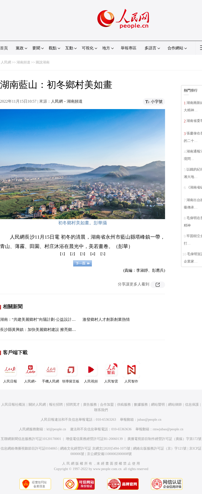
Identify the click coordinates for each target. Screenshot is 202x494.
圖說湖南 (43, 62)
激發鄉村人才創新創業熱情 (106, 319)
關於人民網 (37, 404)
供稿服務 (124, 404)
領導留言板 (70, 381)
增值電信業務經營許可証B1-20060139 (94, 439)
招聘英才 (73, 404)
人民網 (6, 62)
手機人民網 (50, 381)
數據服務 (141, 404)
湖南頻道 (23, 62)
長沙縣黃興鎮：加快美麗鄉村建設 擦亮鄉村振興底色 (46, 329)
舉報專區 (128, 48)
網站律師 (175, 404)
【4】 (92, 254)
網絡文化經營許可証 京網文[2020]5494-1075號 (95, 448)
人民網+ (30, 381)
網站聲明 (158, 404)
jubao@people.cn (149, 419)
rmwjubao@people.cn (168, 429)
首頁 (4, 48)
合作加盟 (107, 404)
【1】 (62, 254)
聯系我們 (101, 410)
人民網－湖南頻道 (67, 101)
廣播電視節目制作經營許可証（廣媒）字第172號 (164, 439)
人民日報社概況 (13, 404)
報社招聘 (56, 404)
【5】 (103, 254)
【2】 (72, 254)
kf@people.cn (56, 429)
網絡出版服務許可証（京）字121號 (159, 448)
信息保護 (192, 404)
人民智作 (131, 381)
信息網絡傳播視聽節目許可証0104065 (28, 448)
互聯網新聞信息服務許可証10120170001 (31, 439)
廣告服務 (90, 404)
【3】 (82, 254)
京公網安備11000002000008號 (109, 454)
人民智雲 (111, 381)
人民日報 (10, 381)
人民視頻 (91, 381)
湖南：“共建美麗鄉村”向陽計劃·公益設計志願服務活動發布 (51, 319)
